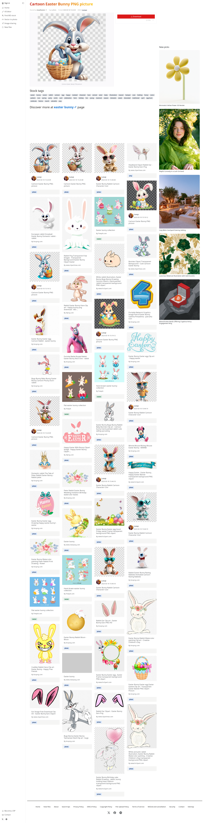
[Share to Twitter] (96, 79)
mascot (121, 95)
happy (68, 95)
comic (152, 95)
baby (106, 95)
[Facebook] (115, 812)
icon (38, 98)
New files (47, 807)
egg (63, 95)
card (61, 98)
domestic (113, 98)
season (106, 98)
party (50, 98)
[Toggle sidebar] (23, 3)
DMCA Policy (92, 807)
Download (136, 16)
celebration (68, 98)
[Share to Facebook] (99, 79)
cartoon (57, 95)
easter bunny (64, 107)
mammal (99, 98)
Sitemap (191, 807)
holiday (81, 98)
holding (139, 95)
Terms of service (138, 807)
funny (146, 95)
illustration (113, 95)
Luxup (39, 177)
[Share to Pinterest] (103, 79)
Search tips (66, 807)
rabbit (51, 95)
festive (41, 101)
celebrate (34, 101)
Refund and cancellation (157, 807)
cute (133, 95)
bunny (39, 95)
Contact (84, 10)
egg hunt (149, 98)
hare (89, 95)
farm (75, 98)
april (142, 98)
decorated (127, 98)
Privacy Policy (78, 807)
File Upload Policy (122, 807)
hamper (127, 95)
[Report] (153, 20)
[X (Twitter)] (2, 819)
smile (55, 98)
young (92, 98)
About (56, 807)
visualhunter (41, 10)
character (83, 95)
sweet (120, 98)
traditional (135, 98)
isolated (74, 95)
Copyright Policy (106, 807)
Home (38, 807)
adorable (54, 101)
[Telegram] (6, 819)
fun (87, 98)
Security (172, 807)
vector (45, 95)
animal (95, 95)
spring (44, 98)
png (60, 101)
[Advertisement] (93, 126)
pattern (33, 98)
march (47, 101)
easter (33, 95)
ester (100, 95)
